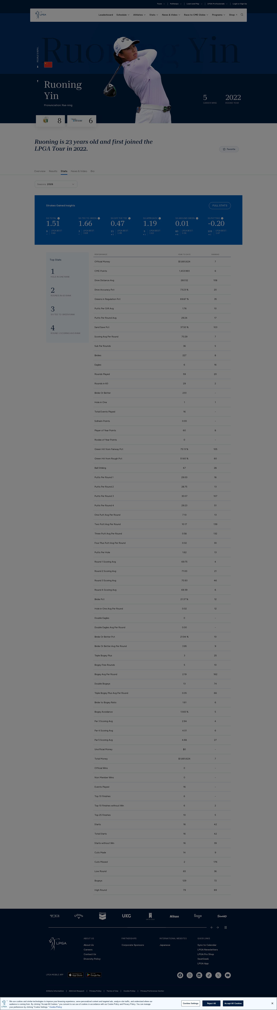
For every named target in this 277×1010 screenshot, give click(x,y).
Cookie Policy (55, 1007)
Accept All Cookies (233, 1003)
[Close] (272, 1003)
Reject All (211, 1003)
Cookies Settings (190, 1003)
